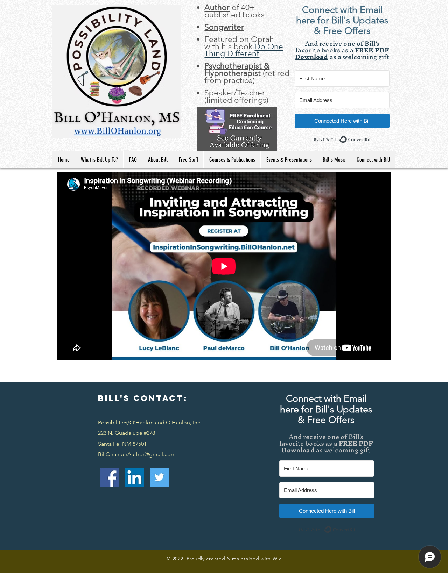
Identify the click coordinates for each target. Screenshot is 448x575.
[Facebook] (109, 477)
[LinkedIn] (134, 477)
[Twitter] (159, 477)
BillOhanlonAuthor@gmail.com (137, 454)
